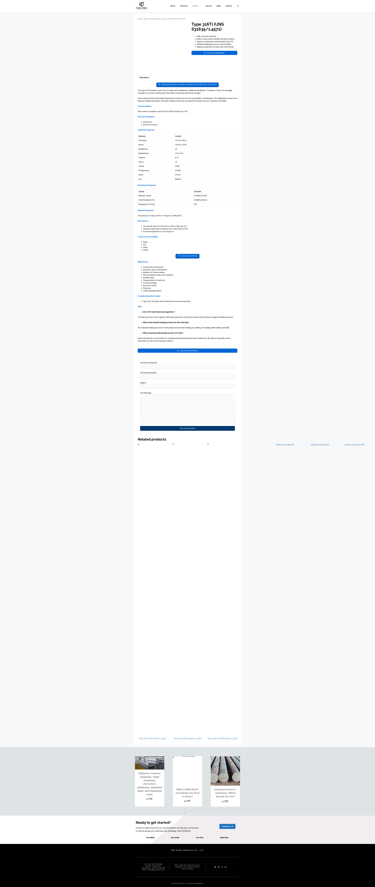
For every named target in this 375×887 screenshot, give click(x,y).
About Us (184, 6)
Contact (229, 6)
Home (172, 6)
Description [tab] (144, 77)
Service (209, 6)
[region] (187, 781)
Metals (195, 6)
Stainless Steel (155, 19)
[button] (225, 796)
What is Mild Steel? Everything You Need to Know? (187, 793)
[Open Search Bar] (238, 6)
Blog (219, 6)
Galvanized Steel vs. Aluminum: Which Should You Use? (225, 793)
